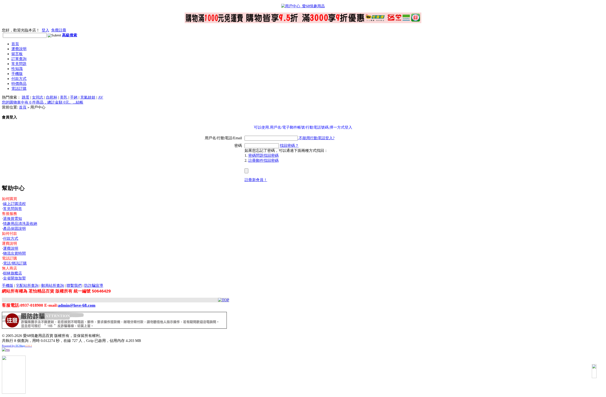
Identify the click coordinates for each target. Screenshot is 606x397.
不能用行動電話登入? (316, 138)
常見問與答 (12, 209)
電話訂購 (19, 89)
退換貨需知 (12, 219)
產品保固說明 (14, 229)
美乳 (63, 97)
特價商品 (19, 84)
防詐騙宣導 (93, 286)
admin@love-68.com (76, 305)
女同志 (37, 97)
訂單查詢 (19, 59)
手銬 (74, 97)
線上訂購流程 (14, 204)
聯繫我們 (74, 286)
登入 (45, 30)
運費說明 (19, 49)
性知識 (17, 69)
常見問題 (19, 64)
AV (100, 97)
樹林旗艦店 (12, 273)
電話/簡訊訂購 (15, 263)
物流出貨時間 (14, 253)
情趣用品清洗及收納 (20, 224)
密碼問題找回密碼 (263, 155)
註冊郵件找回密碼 (263, 160)
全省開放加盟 (14, 278)
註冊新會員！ (256, 180)
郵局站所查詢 (52, 286)
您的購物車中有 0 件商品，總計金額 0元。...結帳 (42, 102)
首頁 (15, 44)
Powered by (17, 345)
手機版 (17, 74)
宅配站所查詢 (27, 286)
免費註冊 (58, 30)
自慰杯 (51, 97)
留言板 (17, 54)
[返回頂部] (594, 371)
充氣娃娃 (87, 97)
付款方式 (19, 79)
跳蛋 (25, 97)
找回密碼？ (289, 146)
